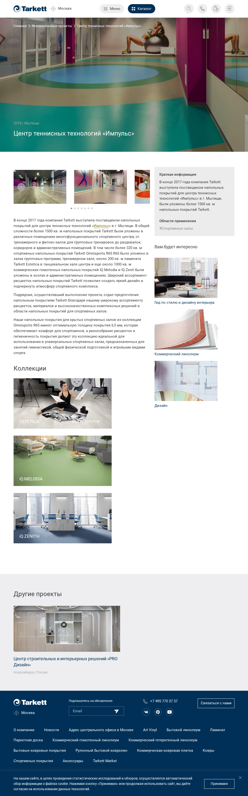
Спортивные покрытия (33, 761)
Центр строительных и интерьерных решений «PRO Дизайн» (65, 661)
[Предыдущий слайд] (21, 187)
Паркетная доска (28, 740)
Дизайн (161, 405)
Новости (51, 730)
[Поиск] (189, 9)
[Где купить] (216, 9)
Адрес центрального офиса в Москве (101, 730)
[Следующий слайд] (142, 187)
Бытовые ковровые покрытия (40, 750)
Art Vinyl (150, 730)
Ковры (208, 750)
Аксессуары (73, 761)
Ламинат (217, 730)
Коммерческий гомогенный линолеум (86, 740)
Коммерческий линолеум (177, 354)
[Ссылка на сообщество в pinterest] (158, 712)
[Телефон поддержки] (202, 9)
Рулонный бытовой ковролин (101, 750)
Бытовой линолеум (183, 730)
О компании (24, 730)
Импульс (101, 226)
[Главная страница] (30, 9)
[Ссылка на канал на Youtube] (169, 712)
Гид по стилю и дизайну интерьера (184, 302)
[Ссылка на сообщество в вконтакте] (146, 712)
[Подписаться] (116, 711)
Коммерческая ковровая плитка (165, 750)
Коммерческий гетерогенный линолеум (163, 740)
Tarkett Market (105, 761)
